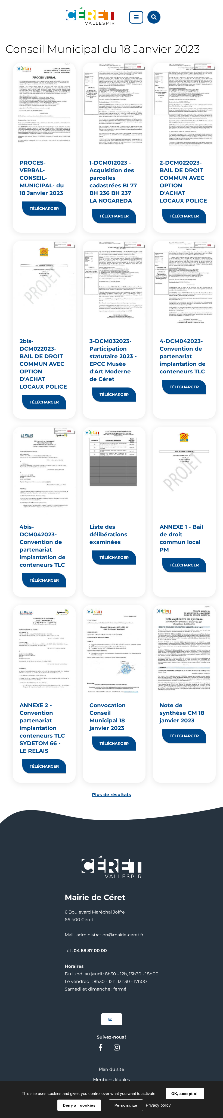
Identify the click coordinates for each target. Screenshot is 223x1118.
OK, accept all (185, 1093)
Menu (136, 17)
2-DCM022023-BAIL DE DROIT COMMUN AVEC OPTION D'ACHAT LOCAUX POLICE (183, 181)
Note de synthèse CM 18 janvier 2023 (182, 713)
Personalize (125, 1105)
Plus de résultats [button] (111, 794)
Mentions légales (111, 1079)
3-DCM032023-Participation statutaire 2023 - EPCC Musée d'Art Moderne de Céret (113, 360)
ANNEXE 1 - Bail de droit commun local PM (181, 538)
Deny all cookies (79, 1105)
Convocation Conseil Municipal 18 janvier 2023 (107, 716)
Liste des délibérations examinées (108, 534)
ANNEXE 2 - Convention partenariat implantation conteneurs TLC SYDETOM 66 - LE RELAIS (42, 728)
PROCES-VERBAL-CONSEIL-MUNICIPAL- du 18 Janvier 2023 (42, 177)
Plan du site (111, 1069)
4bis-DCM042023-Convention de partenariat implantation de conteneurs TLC (43, 546)
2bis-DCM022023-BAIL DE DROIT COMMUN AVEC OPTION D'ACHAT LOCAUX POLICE (43, 364)
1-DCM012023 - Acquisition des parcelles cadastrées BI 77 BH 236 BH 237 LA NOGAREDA (113, 181)
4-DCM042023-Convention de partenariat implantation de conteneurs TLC (183, 356)
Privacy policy (158, 1105)
